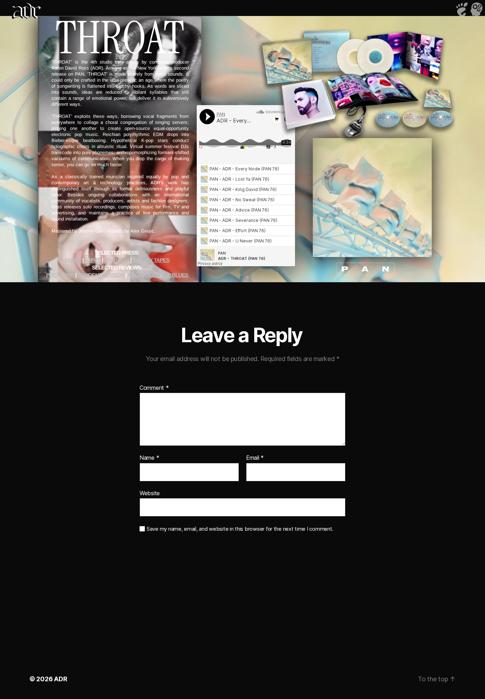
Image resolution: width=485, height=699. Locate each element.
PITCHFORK (60, 275)
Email (255, 458)
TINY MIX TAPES (150, 260)
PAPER (93, 260)
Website (150, 493)
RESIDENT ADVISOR (101, 275)
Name (149, 458)
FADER (73, 260)
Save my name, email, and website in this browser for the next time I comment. (240, 529)
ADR (60, 679)
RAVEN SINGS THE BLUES (157, 275)
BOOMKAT (116, 260)
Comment (154, 388)
